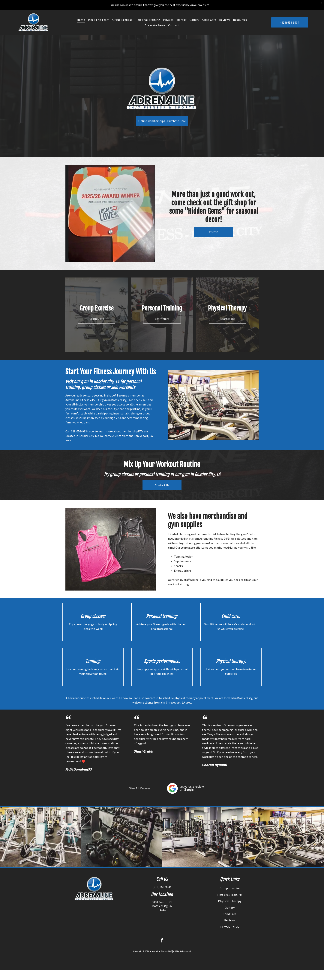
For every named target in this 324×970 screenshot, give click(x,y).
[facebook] (162, 941)
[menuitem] (81, 19)
